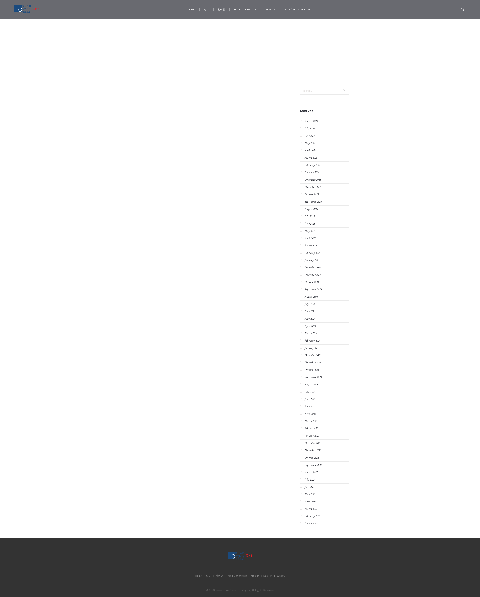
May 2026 (310, 143)
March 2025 (311, 246)
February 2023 (312, 428)
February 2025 (312, 253)
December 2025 (313, 180)
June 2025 (310, 224)
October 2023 (312, 370)
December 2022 (313, 443)
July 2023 (309, 392)
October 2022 (312, 458)
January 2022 (312, 524)
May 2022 (310, 494)
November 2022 (313, 450)
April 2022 (310, 502)
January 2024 (312, 348)
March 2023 (311, 421)
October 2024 (312, 282)
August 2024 (311, 297)
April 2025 (310, 238)
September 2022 (313, 465)
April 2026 (310, 150)
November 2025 (313, 187)
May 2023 (310, 407)
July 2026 (309, 129)
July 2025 (309, 216)
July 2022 (309, 480)
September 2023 (313, 377)
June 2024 (310, 311)
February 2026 (312, 165)
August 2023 (311, 385)
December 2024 (313, 268)
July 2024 (309, 304)
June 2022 (310, 487)
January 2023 (312, 436)
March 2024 (311, 333)
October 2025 (312, 194)
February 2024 (312, 341)
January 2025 (312, 260)
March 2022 (311, 509)
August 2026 (311, 121)
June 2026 (310, 136)
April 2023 (310, 414)
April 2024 (310, 326)
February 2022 (312, 516)
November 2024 (313, 275)
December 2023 (313, 355)
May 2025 (310, 231)
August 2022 (311, 472)
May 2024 (310, 319)
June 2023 (310, 399)
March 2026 (311, 158)
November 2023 (313, 363)
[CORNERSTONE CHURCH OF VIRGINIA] (240, 556)
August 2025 (311, 209)
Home (233, 68)
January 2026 (312, 172)
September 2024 (313, 289)
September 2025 (313, 202)
